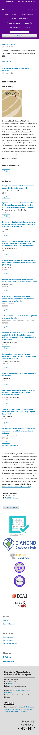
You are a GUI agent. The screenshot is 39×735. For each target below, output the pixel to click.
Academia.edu (8, 661)
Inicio (7, 14)
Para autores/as (8, 640)
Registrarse (10, 2)
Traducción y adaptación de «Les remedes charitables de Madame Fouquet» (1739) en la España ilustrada (19, 412)
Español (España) (9, 624)
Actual (14, 14)
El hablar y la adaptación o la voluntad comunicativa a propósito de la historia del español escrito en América (18, 299)
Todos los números (26, 14)
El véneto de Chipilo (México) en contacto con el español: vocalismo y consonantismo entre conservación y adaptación (19, 224)
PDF (6, 171)
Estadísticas (14, 27)
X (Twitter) (7, 657)
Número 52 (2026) (8, 44)
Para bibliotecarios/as (10, 644)
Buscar (19, 36)
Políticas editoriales (13, 23)
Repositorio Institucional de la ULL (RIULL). (16, 487)
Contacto (27, 27)
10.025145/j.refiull (13, 498)
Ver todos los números (10, 445)
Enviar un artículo (11, 507)
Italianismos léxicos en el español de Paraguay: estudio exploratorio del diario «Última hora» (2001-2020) (19, 262)
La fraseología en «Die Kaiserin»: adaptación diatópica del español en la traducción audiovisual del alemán (18, 392)
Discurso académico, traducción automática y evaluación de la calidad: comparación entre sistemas (18, 431)
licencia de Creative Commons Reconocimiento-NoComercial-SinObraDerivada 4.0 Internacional (19, 709)
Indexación (28, 23)
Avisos (13, 19)
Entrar (18, 2)
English (5, 621)
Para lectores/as (8, 637)
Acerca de (22, 19)
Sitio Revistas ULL (30, 2)
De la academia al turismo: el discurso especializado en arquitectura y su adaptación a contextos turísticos (19, 356)
